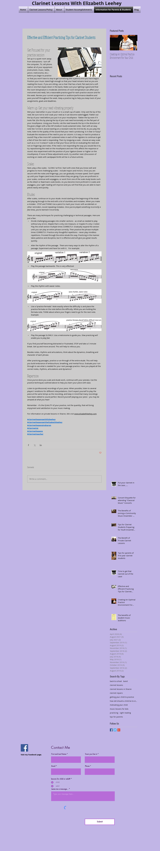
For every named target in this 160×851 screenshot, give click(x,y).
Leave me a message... (59, 789)
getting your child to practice (122, 697)
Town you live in (91, 754)
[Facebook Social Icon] (24, 748)
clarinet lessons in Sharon (121, 689)
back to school (116, 681)
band (125, 681)
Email (53, 766)
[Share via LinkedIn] (41, 445)
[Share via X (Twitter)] (34, 445)
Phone (87, 766)
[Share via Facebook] (28, 445)
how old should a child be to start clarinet (123, 701)
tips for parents (116, 717)
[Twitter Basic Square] (115, 729)
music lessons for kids (119, 709)
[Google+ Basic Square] (118, 729)
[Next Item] (133, 43)
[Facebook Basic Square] (111, 729)
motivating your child (119, 705)
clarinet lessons (116, 685)
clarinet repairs (116, 693)
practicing (114, 713)
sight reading (125, 713)
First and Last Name (58, 754)
